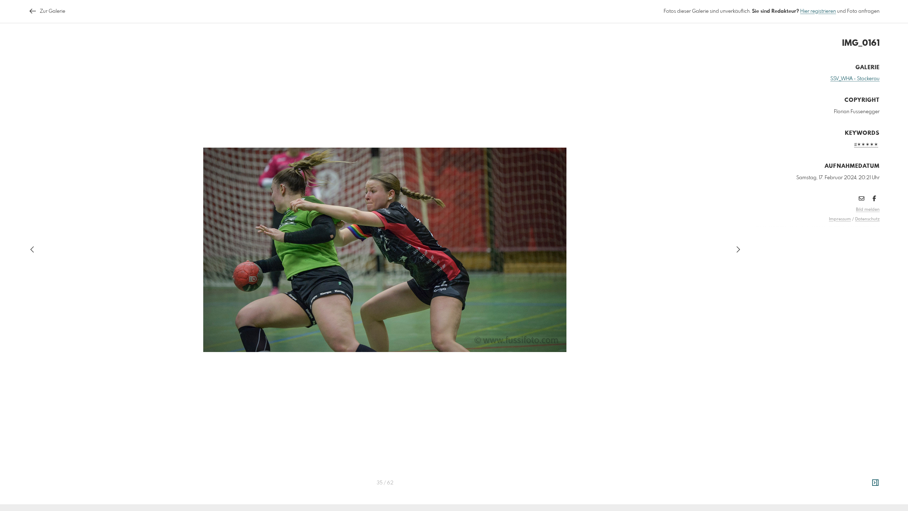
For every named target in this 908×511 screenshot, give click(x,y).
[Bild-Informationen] (875, 483)
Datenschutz (867, 219)
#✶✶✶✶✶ (866, 144)
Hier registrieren (818, 11)
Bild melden (868, 210)
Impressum (840, 219)
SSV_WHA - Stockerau (855, 78)
